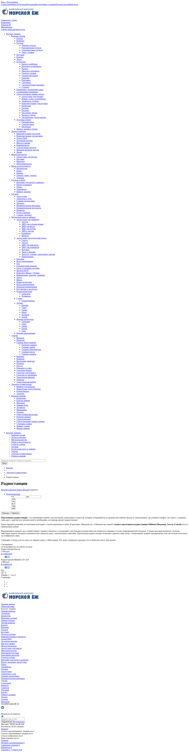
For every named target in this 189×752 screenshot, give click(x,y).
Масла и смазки (23, 143)
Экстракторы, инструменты (34, 117)
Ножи (19, 171)
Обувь (19, 187)
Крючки (20, 57)
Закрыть (4, 729)
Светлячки (26, 82)
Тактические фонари (25, 377)
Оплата (59, 4)
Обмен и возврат (48, 4)
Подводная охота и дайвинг (23, 217)
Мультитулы (21, 168)
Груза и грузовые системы (27, 268)
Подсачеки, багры (29, 113)
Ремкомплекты (22, 145)
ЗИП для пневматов (30, 247)
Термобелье (21, 189)
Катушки (20, 55)
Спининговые (28, 124)
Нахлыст (25, 110)
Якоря (19, 152)
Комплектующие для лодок (28, 134)
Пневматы (26, 296)
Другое (25, 222)
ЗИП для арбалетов (30, 245)
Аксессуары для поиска (26, 157)
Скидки (65, 4)
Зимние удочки (23, 426)
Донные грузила (29, 45)
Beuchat (25, 305)
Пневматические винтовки (28, 206)
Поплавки (26, 80)
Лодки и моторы (18, 131)
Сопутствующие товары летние (30, 94)
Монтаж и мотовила (30, 71)
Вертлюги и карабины (31, 66)
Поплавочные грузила (31, 48)
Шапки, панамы (23, 192)
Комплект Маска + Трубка (27, 273)
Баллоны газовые (29, 345)
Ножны (19, 173)
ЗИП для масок (28, 226)
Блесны (19, 38)
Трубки (19, 303)
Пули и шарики (23, 212)
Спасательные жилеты (26, 147)
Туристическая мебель (26, 382)
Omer (24, 308)
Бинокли (20, 338)
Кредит (38, 4)
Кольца (25, 69)
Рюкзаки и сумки (24, 368)
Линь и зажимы (28, 252)
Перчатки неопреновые (26, 287)
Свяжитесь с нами (9, 20)
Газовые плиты (28, 352)
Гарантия (23, 4)
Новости (15, 4)
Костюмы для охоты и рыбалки (30, 182)
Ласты (19, 277)
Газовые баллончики (25, 201)
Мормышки (21, 410)
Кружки (25, 108)
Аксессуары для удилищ (32, 96)
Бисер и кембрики (30, 64)
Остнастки (21, 62)
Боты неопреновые (24, 261)
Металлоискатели (19, 154)
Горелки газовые (29, 354)
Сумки (19, 298)
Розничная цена (13, 494)
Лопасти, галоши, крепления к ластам (38, 254)
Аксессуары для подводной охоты (31, 238)
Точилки (20, 178)
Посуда (19, 366)
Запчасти (20, 203)
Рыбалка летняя (18, 36)
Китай (24, 317)
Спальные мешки (24, 370)
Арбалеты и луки (24, 199)
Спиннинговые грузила (32, 50)
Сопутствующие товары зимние (30, 421)
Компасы (20, 359)
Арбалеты (26, 294)
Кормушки (26, 106)
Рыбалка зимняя (18, 396)
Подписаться (19, 722)
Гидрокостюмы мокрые (26, 266)
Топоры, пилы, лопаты (26, 175)
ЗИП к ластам (28, 231)
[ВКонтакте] (5, 556)
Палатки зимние (23, 417)
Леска (19, 59)
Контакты (73, 4)
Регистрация (12, 2)
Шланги (25, 236)
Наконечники (28, 257)
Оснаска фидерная (30, 76)
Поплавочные (28, 122)
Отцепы (20, 412)
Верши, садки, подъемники (34, 99)
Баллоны (20, 259)
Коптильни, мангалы (25, 361)
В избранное (6, 554)
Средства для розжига (26, 373)
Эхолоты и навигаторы (21, 384)
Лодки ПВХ (21, 138)
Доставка (31, 4)
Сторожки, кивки (24, 424)
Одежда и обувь (18, 180)
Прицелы (20, 210)
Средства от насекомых (26, 375)
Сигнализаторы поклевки (33, 85)
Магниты (20, 161)
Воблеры (20, 41)
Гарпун (25, 240)
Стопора (25, 87)
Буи (18, 264)
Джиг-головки (28, 52)
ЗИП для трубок (29, 229)
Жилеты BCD (22, 270)
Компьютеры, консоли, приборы (30, 275)
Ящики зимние (23, 428)
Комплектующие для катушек (35, 103)
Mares (24, 312)
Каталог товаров (13, 34)
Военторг (20, 340)
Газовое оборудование (26, 342)
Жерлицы (20, 403)
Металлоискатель (24, 164)
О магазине (6, 4)
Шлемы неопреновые (25, 333)
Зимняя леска (22, 405)
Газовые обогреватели (31, 349)
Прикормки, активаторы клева (29, 89)
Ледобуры (20, 407)
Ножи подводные (24, 282)
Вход (3, 2)
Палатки (20, 363)
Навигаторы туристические (28, 389)
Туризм (14, 335)
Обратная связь (7, 606)
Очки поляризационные (27, 414)
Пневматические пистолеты (28, 208)
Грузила (19, 43)
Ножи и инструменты (20, 166)
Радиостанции (22, 391)
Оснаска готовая (29, 73)
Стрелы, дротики (23, 215)
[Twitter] (8, 556)
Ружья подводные (24, 291)
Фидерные (26, 127)
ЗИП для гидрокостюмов (32, 224)
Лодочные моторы (24, 141)
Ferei (24, 331)
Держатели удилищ (30, 101)
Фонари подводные (25, 319)
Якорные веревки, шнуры (27, 150)
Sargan (24, 310)
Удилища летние (23, 120)
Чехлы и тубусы (29, 115)
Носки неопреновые (25, 284)
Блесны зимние (23, 400)
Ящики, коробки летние (27, 129)
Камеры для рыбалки (25, 387)
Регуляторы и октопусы (26, 289)
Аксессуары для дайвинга (27, 219)
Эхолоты (20, 394)
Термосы (20, 380)
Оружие (14, 194)
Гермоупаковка (28, 301)
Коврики (20, 356)
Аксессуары (21, 196)
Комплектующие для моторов (29, 136)
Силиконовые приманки (27, 92)
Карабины (26, 233)
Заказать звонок (8, 604)
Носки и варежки (24, 185)
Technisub (26, 322)
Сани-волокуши (23, 419)
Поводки (25, 78)
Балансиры (21, 398)
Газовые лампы (28, 347)
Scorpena (25, 315)
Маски (19, 280)
